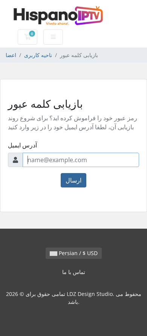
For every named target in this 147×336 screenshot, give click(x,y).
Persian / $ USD (77, 253)
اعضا (11, 55)
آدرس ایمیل (22, 145)
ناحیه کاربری (38, 55)
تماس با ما (73, 272)
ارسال (73, 180)
